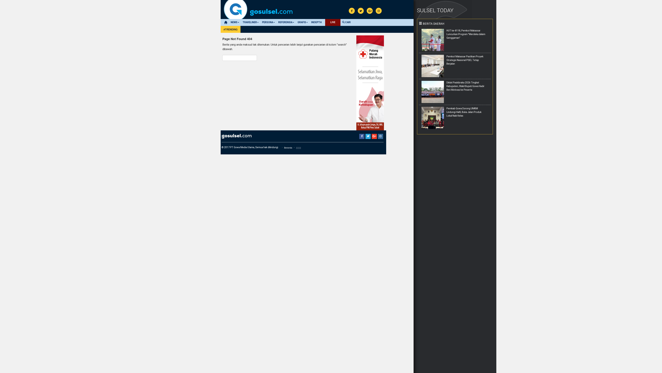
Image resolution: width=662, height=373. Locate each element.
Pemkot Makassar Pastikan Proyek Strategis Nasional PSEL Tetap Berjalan (465, 60)
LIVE (332, 22)
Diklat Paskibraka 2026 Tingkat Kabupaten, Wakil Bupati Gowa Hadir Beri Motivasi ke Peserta (465, 86)
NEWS (234, 22)
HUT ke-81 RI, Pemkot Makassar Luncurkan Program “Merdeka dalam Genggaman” (466, 34)
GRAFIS (302, 22)
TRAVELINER (250, 22)
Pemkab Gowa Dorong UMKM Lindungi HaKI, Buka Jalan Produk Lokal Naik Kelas (464, 112)
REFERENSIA (285, 22)
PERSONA (267, 22)
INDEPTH (316, 22)
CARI (348, 22)
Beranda (288, 147)
